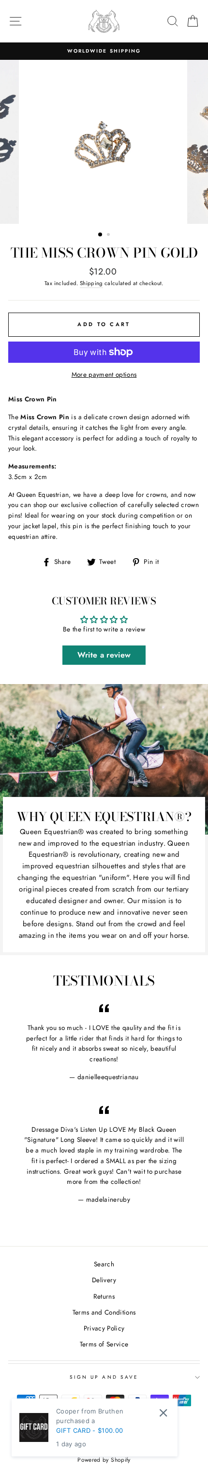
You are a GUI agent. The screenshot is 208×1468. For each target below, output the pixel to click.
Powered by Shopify (103, 1459)
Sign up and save (104, 1377)
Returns (104, 1296)
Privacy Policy (104, 1328)
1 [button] (100, 235)
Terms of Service (104, 1344)
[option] (104, 51)
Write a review (104, 654)
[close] (163, 1412)
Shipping (91, 283)
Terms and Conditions (104, 1312)
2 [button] (109, 235)
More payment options (104, 374)
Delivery (104, 1280)
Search (104, 1264)
